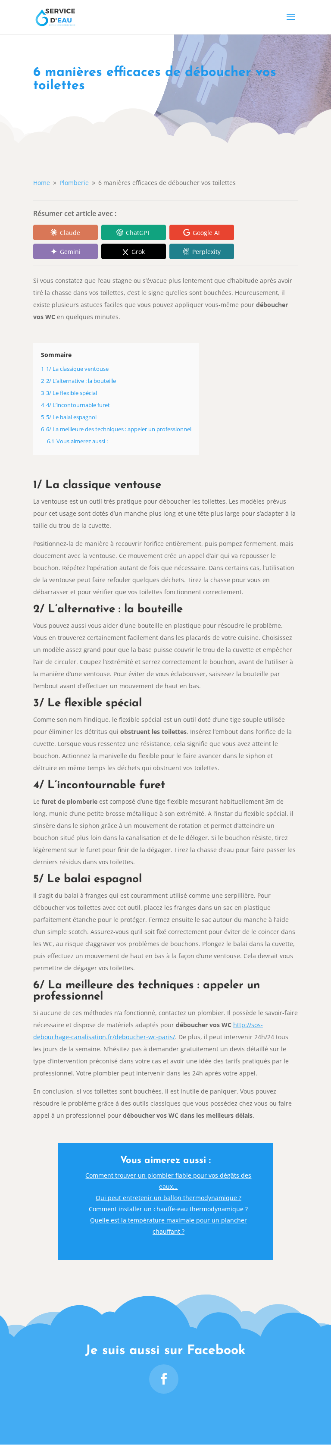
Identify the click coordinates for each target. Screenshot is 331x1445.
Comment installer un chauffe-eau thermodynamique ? (168, 1209)
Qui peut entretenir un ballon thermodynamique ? (168, 1198)
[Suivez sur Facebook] (163, 1379)
